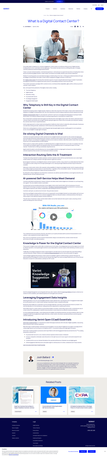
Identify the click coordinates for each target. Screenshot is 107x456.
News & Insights (15, 427)
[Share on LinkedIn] (75, 26)
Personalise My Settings (38, 445)
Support (102, 5)
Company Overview (16, 425)
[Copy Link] (83, 26)
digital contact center (30, 80)
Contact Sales (94, 5)
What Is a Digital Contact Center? (56, 15)
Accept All (92, 451)
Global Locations (15, 438)
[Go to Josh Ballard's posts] (31, 359)
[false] (105, 451)
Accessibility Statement (38, 440)
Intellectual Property (37, 438)
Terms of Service (36, 427)
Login (99, 5)
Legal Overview (36, 425)
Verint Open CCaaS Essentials (30, 322)
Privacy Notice (36, 430)
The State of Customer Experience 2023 (57, 187)
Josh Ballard (28, 26)
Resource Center (15, 430)
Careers (13, 433)
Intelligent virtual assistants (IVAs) (31, 114)
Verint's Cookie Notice (13, 454)
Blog (48, 15)
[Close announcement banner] (105, 1)
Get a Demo (99, 8)
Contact (13, 435)
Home (45, 15)
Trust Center (35, 443)
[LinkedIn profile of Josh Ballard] (51, 357)
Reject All (83, 451)
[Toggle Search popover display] (91, 8)
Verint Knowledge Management (52, 253)
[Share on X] (80, 26)
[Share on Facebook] (77, 26)
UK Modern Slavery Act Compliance (40, 435)
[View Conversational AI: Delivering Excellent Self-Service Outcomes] (53, 400)
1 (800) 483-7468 (91, 430)
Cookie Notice (36, 433)
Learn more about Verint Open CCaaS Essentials (34, 345)
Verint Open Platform (67, 292)
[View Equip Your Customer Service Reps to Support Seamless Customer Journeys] (25, 400)
